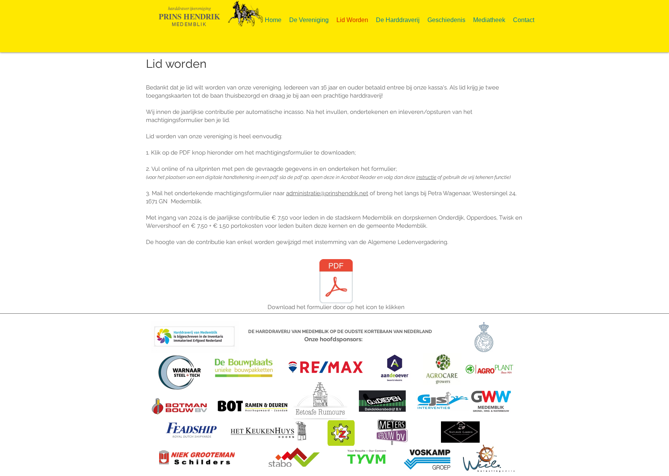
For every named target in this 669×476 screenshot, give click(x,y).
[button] (309, 17)
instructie (426, 177)
